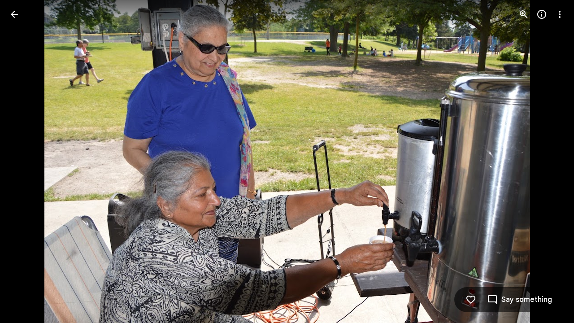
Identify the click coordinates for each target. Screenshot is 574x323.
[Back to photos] (14, 14)
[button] (25, 161)
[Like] (470, 299)
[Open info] (542, 14)
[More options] (560, 14)
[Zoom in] (524, 14)
